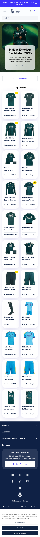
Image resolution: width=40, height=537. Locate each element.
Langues (6, 445)
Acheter (5, 425)
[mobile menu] (4, 11)
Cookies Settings (20, 522)
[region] (20, 523)
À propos (6, 432)
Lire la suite (20, 66)
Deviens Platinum (20, 464)
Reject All (20, 528)
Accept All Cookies (20, 533)
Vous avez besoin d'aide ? (13, 438)
